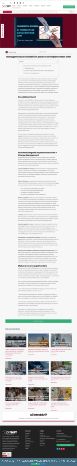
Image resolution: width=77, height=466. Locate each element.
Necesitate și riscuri (29, 68)
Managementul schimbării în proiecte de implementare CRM (37, 66)
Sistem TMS (42, 440)
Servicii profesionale (29, 441)
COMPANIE (36, 5)
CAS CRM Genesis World (45, 436)
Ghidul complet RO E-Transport (51, 11)
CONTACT (49, 5)
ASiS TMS (41, 441)
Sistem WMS (42, 443)
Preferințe (43, 463)
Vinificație (27, 446)
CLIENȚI (30, 5)
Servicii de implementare (62, 435)
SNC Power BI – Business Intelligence (47, 438)
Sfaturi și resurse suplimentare (32, 73)
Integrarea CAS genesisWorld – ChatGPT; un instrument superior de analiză (37, 378)
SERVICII (19, 5)
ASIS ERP (41, 433)
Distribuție (27, 433)
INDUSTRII (25, 5)
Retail (26, 436)
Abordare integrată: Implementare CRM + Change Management (39, 70)
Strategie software (60, 433)
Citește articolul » (8, 358)
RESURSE (43, 5)
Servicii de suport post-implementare (64, 436)
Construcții (27, 443)
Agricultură (27, 445)
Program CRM (42, 435)
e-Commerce (28, 438)
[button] (14, 6)
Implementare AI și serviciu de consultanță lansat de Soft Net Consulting (13, 378)
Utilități (26, 448)
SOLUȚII (13, 5)
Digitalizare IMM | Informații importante (35, 11)
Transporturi (27, 440)
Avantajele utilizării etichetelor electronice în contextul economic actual (60, 404)
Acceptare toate (35, 463)
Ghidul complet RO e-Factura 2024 (19, 11)
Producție (27, 435)
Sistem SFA (42, 445)
